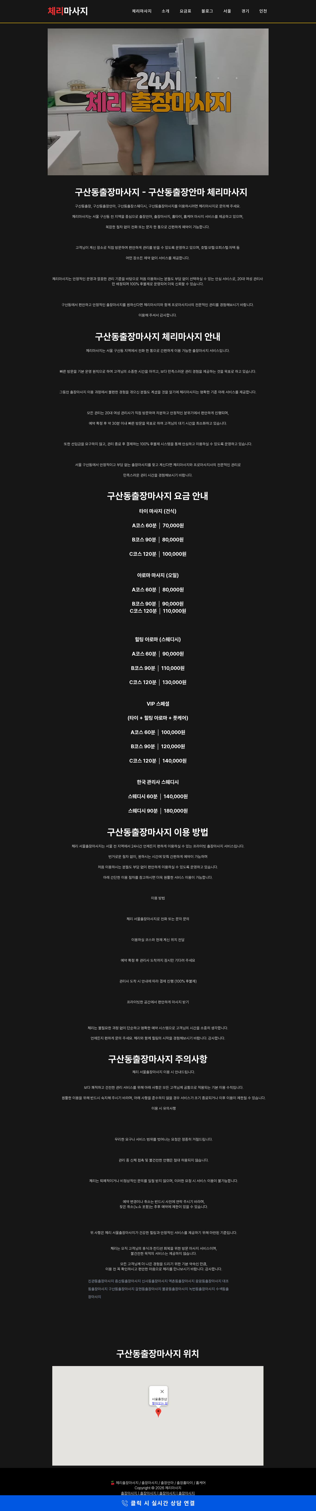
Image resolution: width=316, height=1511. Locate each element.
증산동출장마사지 (128, 1281)
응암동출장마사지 (208, 1281)
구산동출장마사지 (121, 1289)
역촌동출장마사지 (182, 1281)
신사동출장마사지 (155, 1281)
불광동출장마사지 (175, 1289)
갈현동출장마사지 (148, 1289)
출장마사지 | (130, 1493)
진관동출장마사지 (101, 1281)
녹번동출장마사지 (202, 1289)
